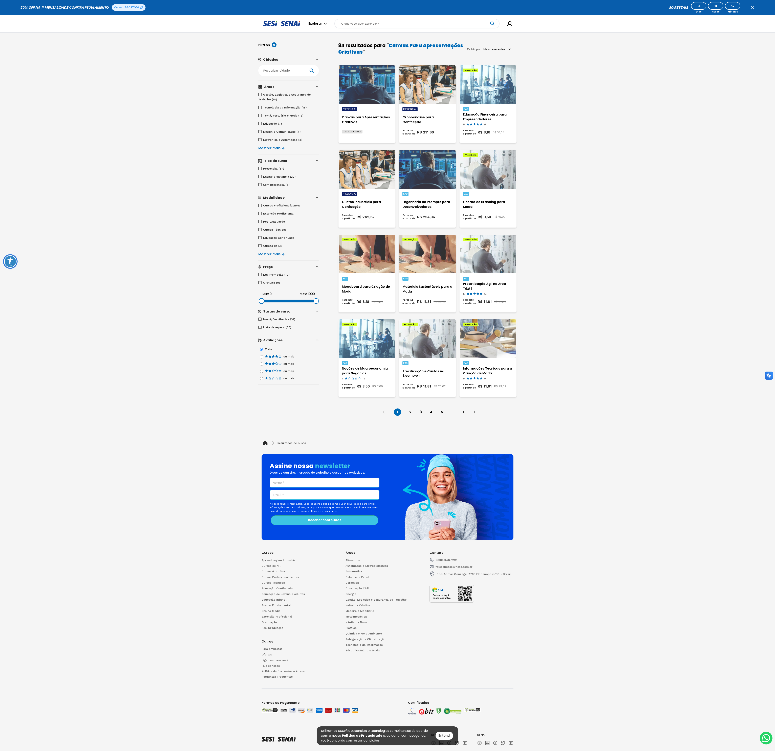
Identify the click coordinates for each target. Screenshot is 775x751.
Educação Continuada (278, 237)
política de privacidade (322, 511)
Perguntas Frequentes (277, 676)
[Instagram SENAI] (479, 743)
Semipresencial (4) (276, 184)
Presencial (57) (273, 168)
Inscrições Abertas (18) (279, 319)
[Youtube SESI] (465, 743)
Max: (303, 294)
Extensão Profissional (278, 213)
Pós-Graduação (274, 221)
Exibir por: (474, 49)
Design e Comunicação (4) (282, 131)
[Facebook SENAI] (495, 743)
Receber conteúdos (324, 520)
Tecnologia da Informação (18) (285, 107)
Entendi (444, 735)
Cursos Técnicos (274, 229)
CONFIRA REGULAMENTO (89, 7)
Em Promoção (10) (276, 274)
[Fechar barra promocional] (752, 7)
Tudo (268, 349)
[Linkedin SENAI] (487, 743)
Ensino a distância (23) (279, 176)
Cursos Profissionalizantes (281, 205)
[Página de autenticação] (510, 24)
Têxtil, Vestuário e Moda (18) (283, 115)
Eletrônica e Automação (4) (282, 139)
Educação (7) (272, 123)
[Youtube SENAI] (511, 743)
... (452, 412)
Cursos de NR (272, 245)
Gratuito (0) (271, 282)
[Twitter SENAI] (503, 743)
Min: (265, 294)
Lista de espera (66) (277, 327)
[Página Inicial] (266, 443)
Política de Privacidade (362, 735)
